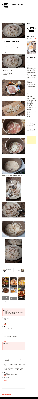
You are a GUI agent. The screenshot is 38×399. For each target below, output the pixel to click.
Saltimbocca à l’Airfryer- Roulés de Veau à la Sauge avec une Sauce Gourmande (31, 93)
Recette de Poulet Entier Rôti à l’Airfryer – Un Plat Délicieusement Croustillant (31, 75)
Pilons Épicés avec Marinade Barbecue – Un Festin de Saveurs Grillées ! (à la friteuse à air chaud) (21, 297)
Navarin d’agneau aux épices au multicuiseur (13, 298)
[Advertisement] (19, 16)
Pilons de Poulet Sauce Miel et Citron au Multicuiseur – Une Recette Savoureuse (31, 96)
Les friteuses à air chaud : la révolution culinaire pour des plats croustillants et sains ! (31, 100)
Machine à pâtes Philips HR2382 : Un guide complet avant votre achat (31, 107)
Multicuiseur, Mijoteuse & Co (17, 4)
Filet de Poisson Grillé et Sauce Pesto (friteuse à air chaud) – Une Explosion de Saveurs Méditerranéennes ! (31, 81)
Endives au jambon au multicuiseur (21, 286)
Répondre (7, 315)
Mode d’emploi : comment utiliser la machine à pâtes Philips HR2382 (31, 98)
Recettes (5, 38)
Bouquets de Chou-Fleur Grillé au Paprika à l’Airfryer (31, 73)
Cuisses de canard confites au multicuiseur (13, 286)
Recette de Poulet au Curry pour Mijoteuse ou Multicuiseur (31, 105)
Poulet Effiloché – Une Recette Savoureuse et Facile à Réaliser (5, 286)
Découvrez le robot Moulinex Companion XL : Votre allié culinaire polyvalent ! (31, 112)
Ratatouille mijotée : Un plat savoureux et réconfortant (30, 103)
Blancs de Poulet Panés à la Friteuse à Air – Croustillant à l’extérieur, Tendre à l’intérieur (31, 70)
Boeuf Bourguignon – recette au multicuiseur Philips (5, 298)
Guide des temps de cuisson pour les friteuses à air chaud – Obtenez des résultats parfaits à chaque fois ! (31, 68)
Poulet (2, 38)
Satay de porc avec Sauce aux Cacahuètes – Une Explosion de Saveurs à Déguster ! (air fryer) (31, 78)
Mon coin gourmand (6, 377)
